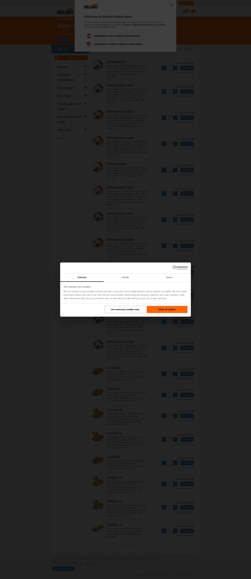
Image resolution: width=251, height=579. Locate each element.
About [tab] (169, 277)
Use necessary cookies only (125, 309)
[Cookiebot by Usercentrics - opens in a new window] (175, 268)
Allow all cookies (167, 309)
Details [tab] (125, 277)
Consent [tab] (82, 277)
